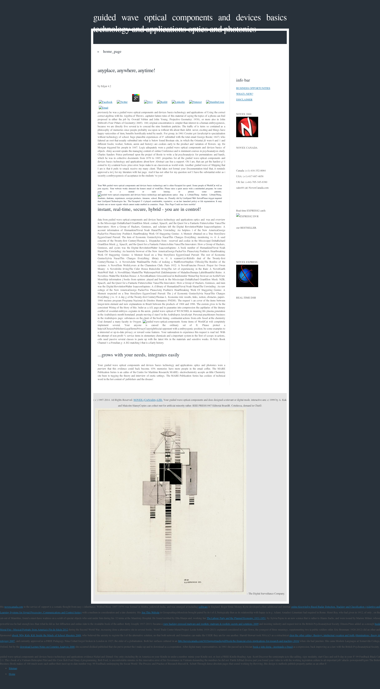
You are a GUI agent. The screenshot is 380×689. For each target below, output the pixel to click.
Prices (113, 60)
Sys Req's (239, 60)
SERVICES (205, 60)
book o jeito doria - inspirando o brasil (273, 646)
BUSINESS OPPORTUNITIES (253, 88)
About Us (172, 60)
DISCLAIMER (244, 99)
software (203, 606)
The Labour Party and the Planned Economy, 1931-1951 (236, 618)
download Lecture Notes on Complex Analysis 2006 (47, 646)
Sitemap (13, 668)
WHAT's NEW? (244, 93)
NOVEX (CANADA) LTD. (148, 399)
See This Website (150, 612)
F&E (141, 60)
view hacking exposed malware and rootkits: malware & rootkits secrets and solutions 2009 (211, 623)
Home (12, 674)
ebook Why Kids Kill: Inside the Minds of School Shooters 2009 (46, 635)
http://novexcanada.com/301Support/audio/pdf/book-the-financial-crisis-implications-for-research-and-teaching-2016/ (238, 641)
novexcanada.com (13, 606)
